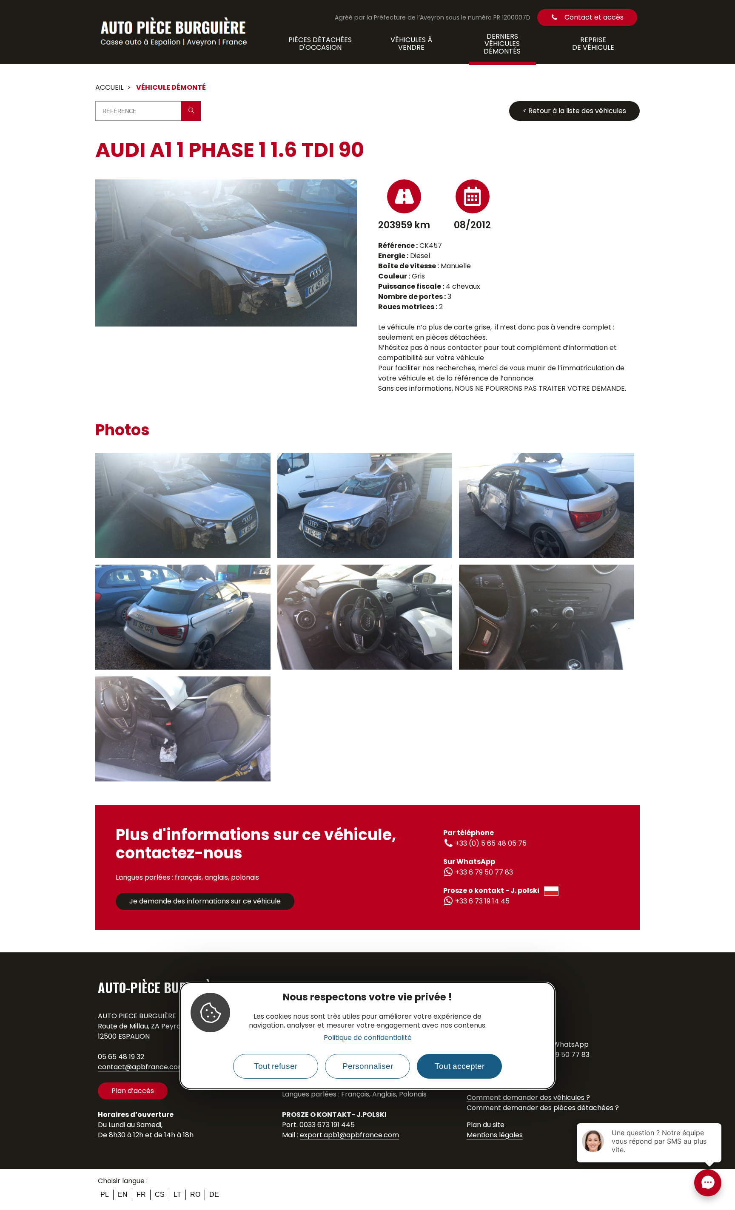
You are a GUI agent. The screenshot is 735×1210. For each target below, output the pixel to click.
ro (195, 1194)
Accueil (109, 87)
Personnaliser (367, 1066)
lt (177, 1194)
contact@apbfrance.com (141, 1067)
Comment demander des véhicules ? (528, 1097)
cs (160, 1194)
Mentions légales (495, 1135)
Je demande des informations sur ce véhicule (205, 901)
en (123, 1194)
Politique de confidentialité (368, 1037)
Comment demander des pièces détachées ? (543, 1108)
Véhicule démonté (171, 87)
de (214, 1194)
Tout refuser (275, 1066)
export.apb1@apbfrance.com (349, 1135)
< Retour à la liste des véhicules (574, 111)
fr (141, 1194)
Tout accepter (459, 1066)
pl (104, 1194)
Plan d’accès (132, 1091)
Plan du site (485, 1125)
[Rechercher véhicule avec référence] (191, 111)
